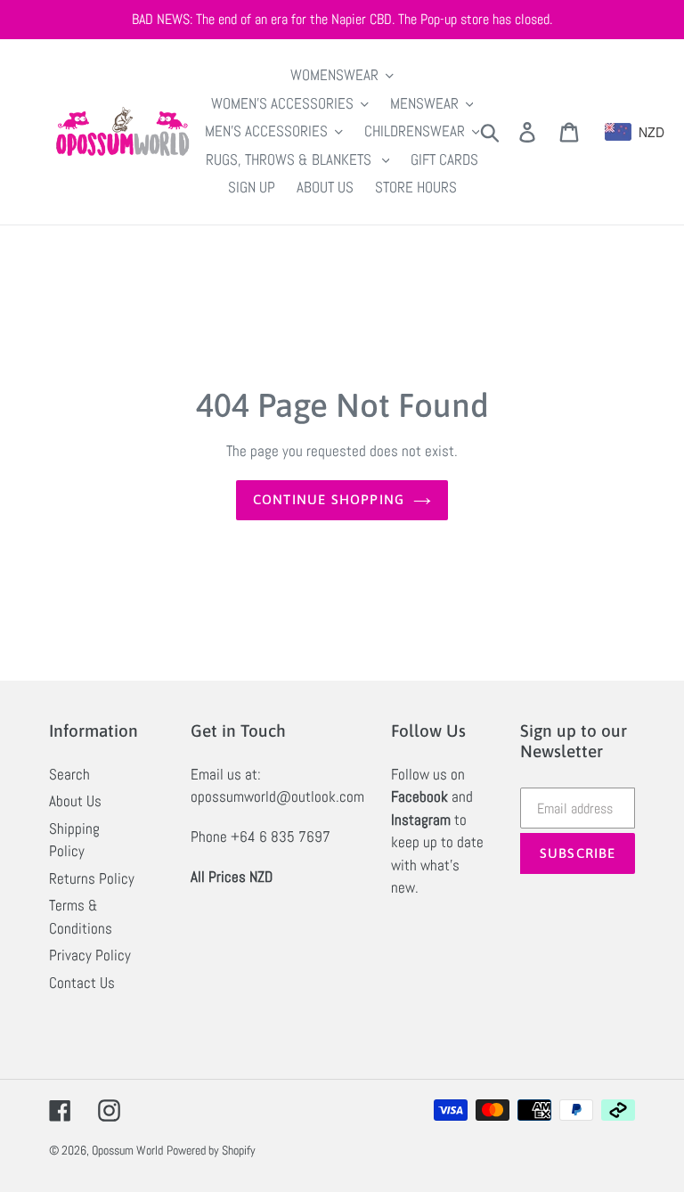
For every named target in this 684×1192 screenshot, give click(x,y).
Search (69, 774)
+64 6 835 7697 (280, 836)
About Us (75, 801)
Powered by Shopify (211, 1150)
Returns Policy (91, 878)
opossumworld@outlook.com (277, 796)
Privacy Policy (90, 955)
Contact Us (82, 982)
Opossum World (127, 1150)
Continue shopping (328, 499)
